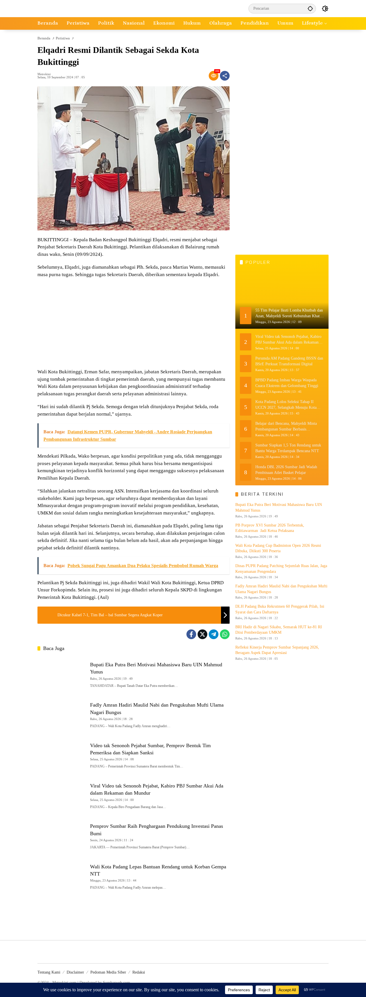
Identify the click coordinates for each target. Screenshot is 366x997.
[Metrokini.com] (62, 8)
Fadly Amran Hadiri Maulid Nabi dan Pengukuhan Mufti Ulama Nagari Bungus (281, 589)
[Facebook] (191, 634)
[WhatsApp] (225, 634)
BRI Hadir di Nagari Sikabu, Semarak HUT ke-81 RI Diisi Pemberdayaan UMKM (278, 630)
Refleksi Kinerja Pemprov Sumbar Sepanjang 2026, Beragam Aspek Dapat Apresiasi (277, 650)
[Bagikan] (225, 76)
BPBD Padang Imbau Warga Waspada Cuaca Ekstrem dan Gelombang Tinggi (286, 383)
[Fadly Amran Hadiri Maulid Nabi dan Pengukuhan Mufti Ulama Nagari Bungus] (61, 714)
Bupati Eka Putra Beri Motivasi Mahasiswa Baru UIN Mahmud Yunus (278, 508)
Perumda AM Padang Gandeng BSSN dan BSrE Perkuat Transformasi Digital (289, 361)
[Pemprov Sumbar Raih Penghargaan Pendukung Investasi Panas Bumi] (61, 835)
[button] (310, 8)
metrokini (44, 74)
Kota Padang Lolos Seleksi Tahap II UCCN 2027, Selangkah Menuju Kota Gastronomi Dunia (286, 405)
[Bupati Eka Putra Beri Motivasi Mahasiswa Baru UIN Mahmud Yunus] (61, 674)
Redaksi (138, 972)
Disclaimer (75, 972)
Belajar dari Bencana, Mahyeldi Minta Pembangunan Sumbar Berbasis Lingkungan (286, 426)
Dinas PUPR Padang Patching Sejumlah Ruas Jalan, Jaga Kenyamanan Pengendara (281, 569)
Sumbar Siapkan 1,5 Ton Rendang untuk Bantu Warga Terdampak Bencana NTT (288, 448)
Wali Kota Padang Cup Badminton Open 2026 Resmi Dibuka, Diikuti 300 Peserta (278, 548)
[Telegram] (213, 634)
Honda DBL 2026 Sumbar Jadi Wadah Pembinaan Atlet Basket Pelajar (286, 470)
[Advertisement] (133, 324)
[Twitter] (202, 634)
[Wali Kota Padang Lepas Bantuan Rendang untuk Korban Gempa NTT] (61, 876)
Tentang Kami (48, 972)
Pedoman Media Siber (108, 972)
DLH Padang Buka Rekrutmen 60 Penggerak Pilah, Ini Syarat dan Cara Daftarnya (279, 609)
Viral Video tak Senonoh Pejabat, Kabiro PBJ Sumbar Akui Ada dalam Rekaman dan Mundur (288, 339)
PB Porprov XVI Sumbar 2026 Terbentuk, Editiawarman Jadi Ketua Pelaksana (269, 528)
